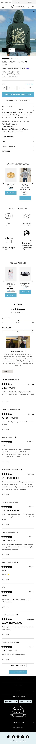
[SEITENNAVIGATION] (3, 6)
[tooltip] (24, 351)
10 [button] (24, 53)
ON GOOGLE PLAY (26, 701)
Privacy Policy (23, 741)
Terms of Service (13, 741)
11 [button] (26, 53)
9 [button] (22, 53)
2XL (30, 88)
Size (3, 84)
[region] (18, 342)
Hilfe (18, 691)
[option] (18, 32)
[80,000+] (18, 717)
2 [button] (10, 53)
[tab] (18, 106)
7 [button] (19, 53)
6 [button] (17, 53)
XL (24, 88)
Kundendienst (18, 685)
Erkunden (18, 679)
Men (5, 50)
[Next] (32, 183)
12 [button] (28, 53)
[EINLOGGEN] (29, 6)
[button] (10, 58)
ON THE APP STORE (12, 701)
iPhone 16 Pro (10, 265)
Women (12, 50)
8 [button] (21, 53)
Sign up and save (18, 722)
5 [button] (15, 53)
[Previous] (4, 183)
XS (4, 88)
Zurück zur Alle (19, 672)
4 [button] (13, 53)
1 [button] (8, 53)
